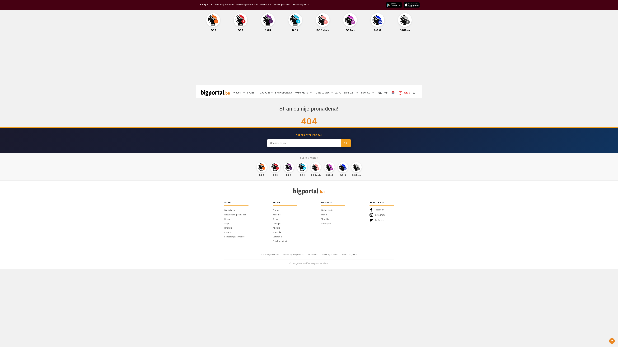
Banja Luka (229, 210)
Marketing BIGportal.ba (293, 254)
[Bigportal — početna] (215, 93)
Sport (276, 202)
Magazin (326, 202)
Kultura (227, 232)
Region (227, 219)
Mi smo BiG (265, 4)
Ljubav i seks (327, 210)
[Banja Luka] (393, 92)
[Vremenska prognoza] (380, 92)
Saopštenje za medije (234, 236)
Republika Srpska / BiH (235, 214)
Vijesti (228, 202)
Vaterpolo (277, 236)
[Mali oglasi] (386, 92)
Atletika (276, 227)
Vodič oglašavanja (281, 4)
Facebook (379, 209)
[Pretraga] (414, 93)
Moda (324, 214)
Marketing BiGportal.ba (247, 4)
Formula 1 (277, 232)
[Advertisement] (309, 60)
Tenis (275, 219)
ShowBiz (325, 219)
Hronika (228, 227)
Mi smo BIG (313, 254)
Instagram (380, 214)
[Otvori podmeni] (244, 93)
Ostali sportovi (280, 241)
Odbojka (277, 223)
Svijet (226, 223)
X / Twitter (379, 219)
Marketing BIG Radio (224, 4)
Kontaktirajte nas (301, 4)
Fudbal (276, 210)
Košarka (277, 214)
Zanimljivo (326, 223)
